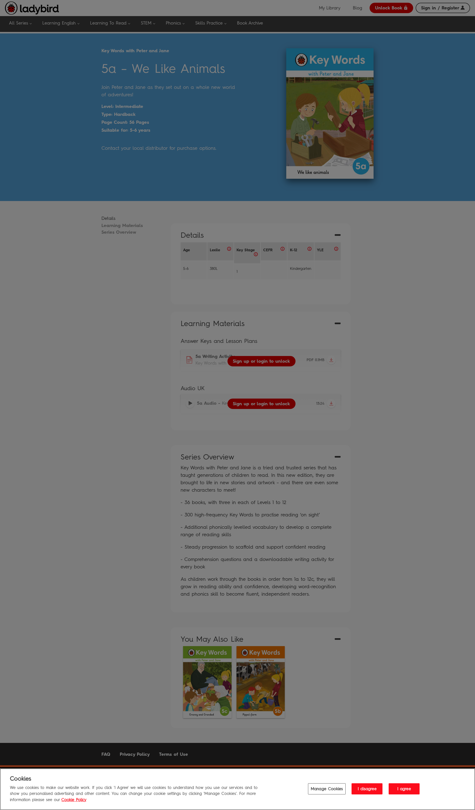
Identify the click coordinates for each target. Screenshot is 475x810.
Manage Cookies (327, 788)
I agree (404, 788)
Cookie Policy (73, 799)
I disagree (367, 788)
